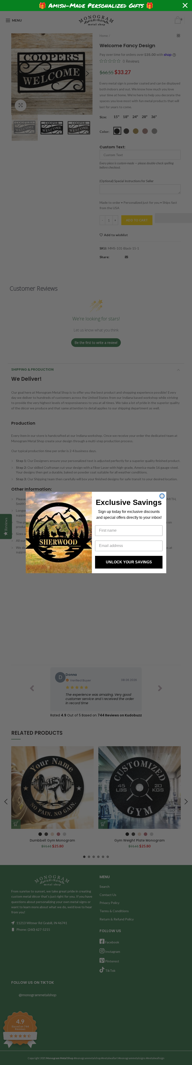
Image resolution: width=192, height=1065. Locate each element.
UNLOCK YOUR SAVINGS (129, 562)
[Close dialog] (162, 496)
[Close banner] (185, 5)
